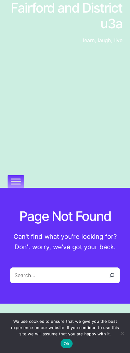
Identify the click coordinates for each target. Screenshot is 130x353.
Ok (66, 343)
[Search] (111, 275)
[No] (122, 333)
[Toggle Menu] (16, 181)
